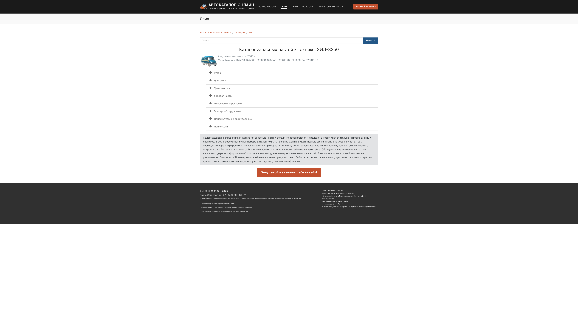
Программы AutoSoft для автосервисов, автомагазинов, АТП (224, 211)
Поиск (370, 40)
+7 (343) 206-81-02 (234, 195)
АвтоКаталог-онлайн (231, 5)
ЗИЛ (251, 32)
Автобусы (240, 32)
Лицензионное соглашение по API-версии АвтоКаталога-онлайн (226, 207)
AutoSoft (205, 191)
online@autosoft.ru (210, 195)
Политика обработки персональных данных (217, 203)
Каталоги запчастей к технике (215, 32)
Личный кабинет (365, 6)
